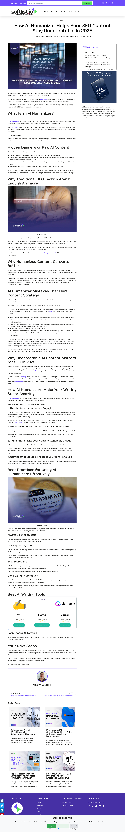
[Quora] (104, 806)
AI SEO (62, 20)
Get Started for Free (42, 625)
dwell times (18, 423)
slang (50, 311)
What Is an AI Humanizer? (93, 53)
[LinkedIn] (100, 806)
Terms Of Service (68, 806)
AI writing (23, 377)
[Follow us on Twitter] (103, 3)
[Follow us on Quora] (113, 3)
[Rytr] (19, 611)
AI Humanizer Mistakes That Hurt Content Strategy (97, 65)
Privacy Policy (66, 803)
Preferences (63, 829)
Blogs (63, 11)
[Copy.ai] (42, 600)
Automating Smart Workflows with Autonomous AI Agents (23, 732)
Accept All (51, 826)
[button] (2, 801)
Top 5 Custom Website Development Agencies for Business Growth (23, 776)
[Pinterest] (96, 806)
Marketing (73, 829)
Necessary (53, 829)
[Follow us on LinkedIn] (109, 3)
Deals (70, 11)
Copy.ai (42, 615)
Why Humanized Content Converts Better (97, 62)
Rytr (19, 615)
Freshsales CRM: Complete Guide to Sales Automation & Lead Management (59, 733)
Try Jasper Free (65, 625)
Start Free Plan (19, 625)
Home (46, 11)
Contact (78, 11)
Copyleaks (43, 99)
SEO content (14, 127)
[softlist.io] (24, 11)
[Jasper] (65, 609)
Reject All (74, 826)
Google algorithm (35, 371)
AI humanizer (14, 122)
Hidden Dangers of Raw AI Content (95, 55)
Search (87, 3)
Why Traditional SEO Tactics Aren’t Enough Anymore (98, 59)
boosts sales (18, 381)
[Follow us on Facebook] (100, 3)
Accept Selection (63, 826)
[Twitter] (93, 806)
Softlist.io (16, 798)
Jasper (65, 615)
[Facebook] (89, 806)
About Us (54, 11)
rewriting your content (48, 253)
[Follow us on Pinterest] (106, 3)
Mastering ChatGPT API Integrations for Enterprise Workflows (58, 776)
